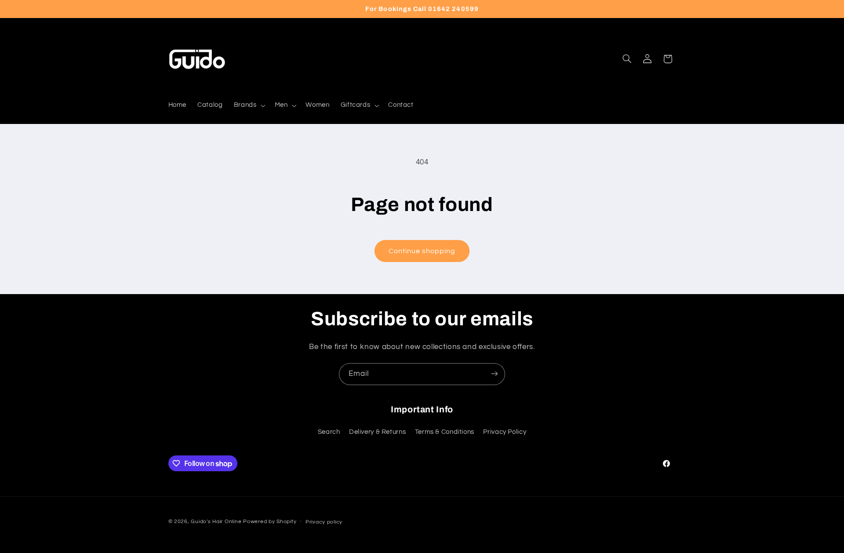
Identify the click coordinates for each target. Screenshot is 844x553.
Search (329, 432)
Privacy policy (324, 522)
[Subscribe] (494, 374)
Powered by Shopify (269, 521)
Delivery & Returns (377, 432)
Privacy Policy (504, 432)
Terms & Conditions (444, 432)
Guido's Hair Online (216, 521)
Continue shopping (422, 251)
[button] (248, 105)
